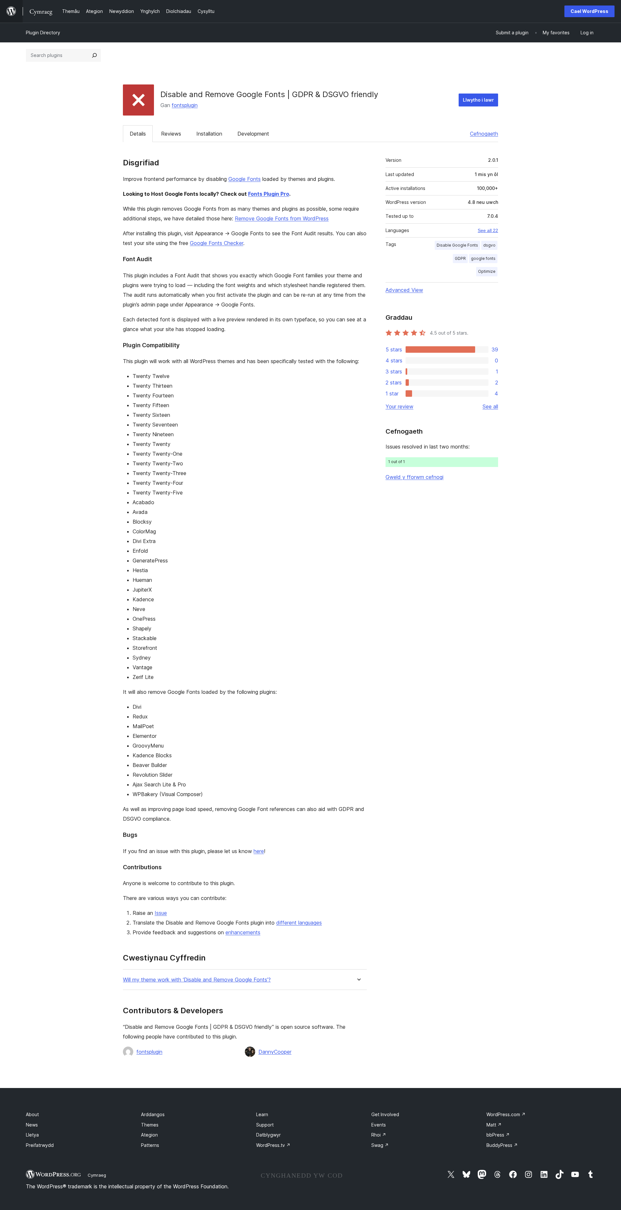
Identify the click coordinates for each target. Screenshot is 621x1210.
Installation (209, 133)
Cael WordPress (589, 11)
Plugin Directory (43, 32)
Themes (149, 1124)
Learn (262, 1114)
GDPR (460, 258)
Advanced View (404, 290)
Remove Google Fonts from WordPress (282, 218)
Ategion (149, 1135)
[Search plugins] (94, 55)
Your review (399, 406)
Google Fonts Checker (216, 243)
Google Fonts (244, 179)
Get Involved (385, 1114)
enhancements (242, 932)
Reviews (171, 133)
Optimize (487, 271)
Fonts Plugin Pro (268, 194)
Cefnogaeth (484, 133)
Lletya (32, 1135)
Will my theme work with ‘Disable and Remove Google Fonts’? (197, 980)
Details (138, 133)
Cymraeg (97, 1175)
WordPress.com (506, 1114)
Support (265, 1124)
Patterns (150, 1145)
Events (378, 1124)
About (32, 1114)
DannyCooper (274, 1052)
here (259, 851)
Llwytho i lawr (478, 100)
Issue (161, 913)
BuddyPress (502, 1145)
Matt (494, 1124)
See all (490, 406)
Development (253, 133)
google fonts (483, 258)
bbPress (498, 1135)
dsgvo (489, 245)
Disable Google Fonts (457, 245)
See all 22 (488, 230)
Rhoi (378, 1135)
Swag (380, 1145)
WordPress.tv (273, 1145)
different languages (299, 922)
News (32, 1124)
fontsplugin (185, 105)
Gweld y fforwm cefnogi (414, 477)
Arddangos (153, 1114)
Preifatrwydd (40, 1145)
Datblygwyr (268, 1135)
